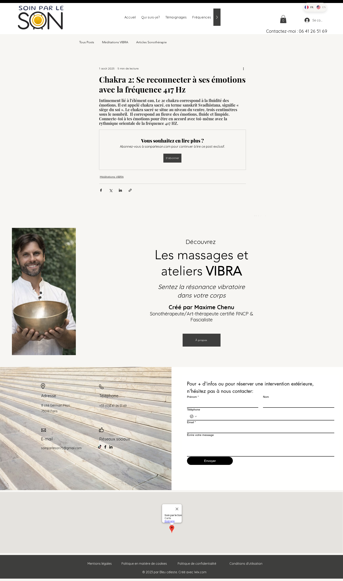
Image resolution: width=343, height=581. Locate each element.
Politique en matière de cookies (144, 564)
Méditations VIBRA (115, 42)
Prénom (193, 396)
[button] (283, 19)
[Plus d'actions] (243, 68)
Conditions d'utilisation (245, 564)
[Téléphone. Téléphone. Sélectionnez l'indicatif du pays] (193, 416)
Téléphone (193, 409)
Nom (266, 396)
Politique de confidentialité (197, 564)
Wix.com (200, 572)
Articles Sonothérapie (151, 42)
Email (191, 422)
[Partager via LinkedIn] (120, 190)
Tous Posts (86, 42)
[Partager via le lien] (130, 190)
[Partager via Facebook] (101, 190)
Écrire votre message (200, 434)
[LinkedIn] (111, 447)
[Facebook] (105, 447)
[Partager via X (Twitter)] (111, 190)
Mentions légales (100, 564)
